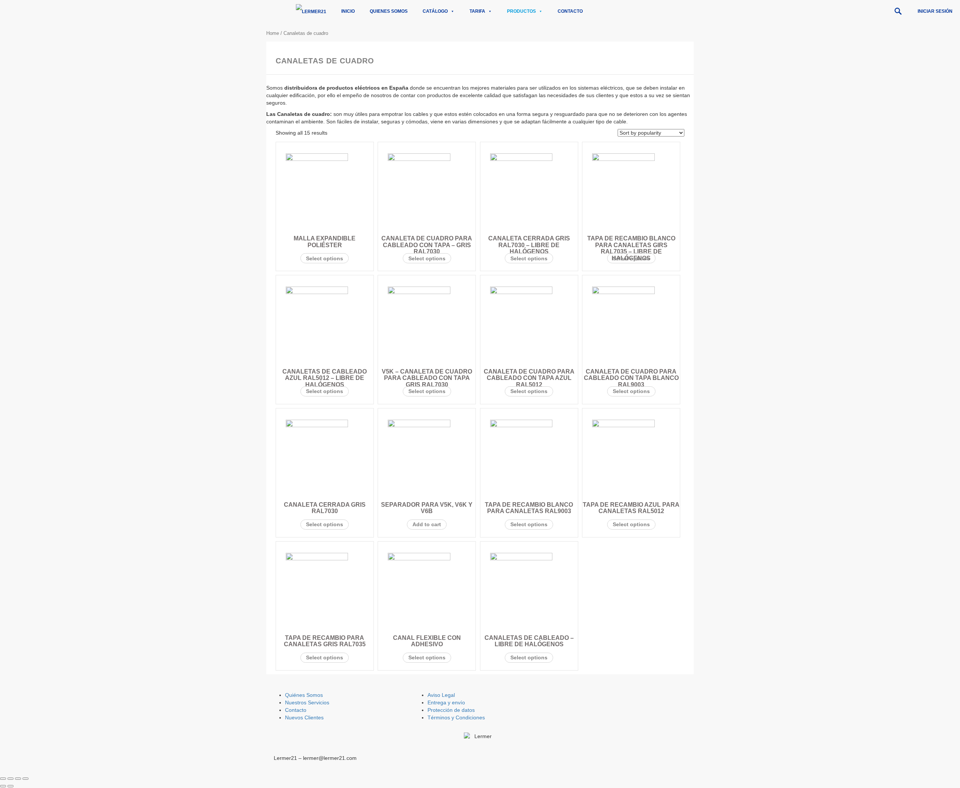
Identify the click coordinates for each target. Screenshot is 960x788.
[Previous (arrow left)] (3, 786)
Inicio (348, 11)
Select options (324, 258)
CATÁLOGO (435, 11)
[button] (898, 11)
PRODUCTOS (521, 11)
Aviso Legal (441, 695)
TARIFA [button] (477, 11)
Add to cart (426, 524)
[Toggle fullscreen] (18, 778)
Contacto (570, 11)
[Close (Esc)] (3, 778)
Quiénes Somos (304, 695)
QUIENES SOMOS (389, 11)
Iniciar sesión (935, 11)
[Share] (11, 778)
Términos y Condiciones (456, 717)
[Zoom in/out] (25, 778)
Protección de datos (451, 710)
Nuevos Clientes (304, 717)
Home (272, 33)
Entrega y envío (446, 702)
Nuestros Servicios (307, 702)
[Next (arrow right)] (11, 786)
